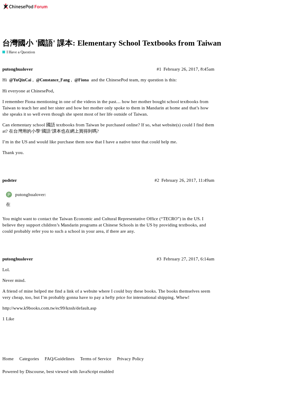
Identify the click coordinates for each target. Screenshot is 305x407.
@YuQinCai (20, 80)
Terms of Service (95, 358)
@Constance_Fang (53, 80)
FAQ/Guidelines (59, 358)
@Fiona (81, 80)
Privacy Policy (130, 358)
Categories (29, 358)
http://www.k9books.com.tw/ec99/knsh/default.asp (49, 308)
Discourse (35, 371)
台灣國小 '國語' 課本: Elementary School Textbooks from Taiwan (111, 43)
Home (8, 358)
